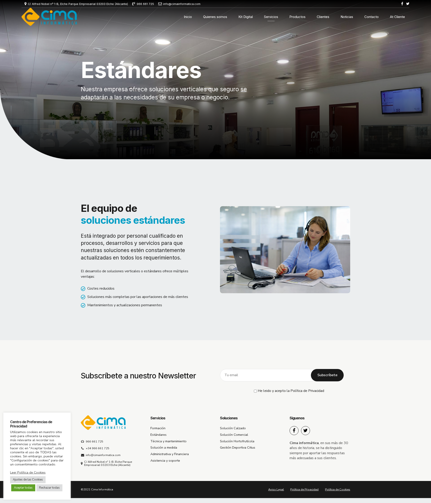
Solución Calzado (233, 428)
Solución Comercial (234, 434)
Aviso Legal (276, 489)
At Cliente (397, 17)
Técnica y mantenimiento (168, 441)
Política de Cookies (337, 489)
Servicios (271, 17)
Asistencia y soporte (165, 460)
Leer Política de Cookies (28, 472)
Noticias (347, 17)
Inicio (188, 17)
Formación (157, 428)
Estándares (158, 434)
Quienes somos (215, 17)
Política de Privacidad (307, 390)
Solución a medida (163, 447)
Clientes (323, 17)
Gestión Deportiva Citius (237, 447)
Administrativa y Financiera (169, 454)
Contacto (371, 17)
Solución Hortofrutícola (237, 441)
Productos (297, 17)
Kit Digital (245, 17)
